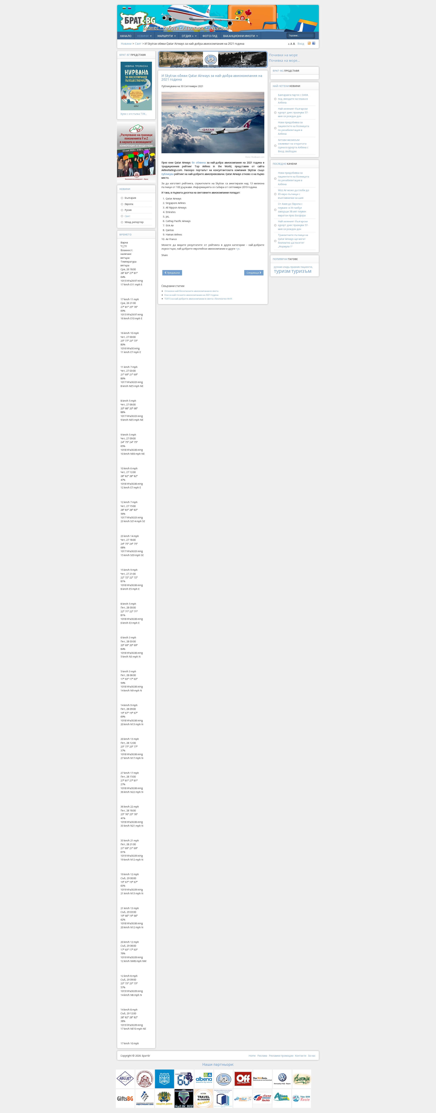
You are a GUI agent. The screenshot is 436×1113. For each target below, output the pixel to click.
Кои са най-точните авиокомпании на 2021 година (191, 294)
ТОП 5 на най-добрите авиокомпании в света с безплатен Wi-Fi (198, 298)
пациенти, (307, 266)
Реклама (262, 1055)
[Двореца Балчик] (213, 59)
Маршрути (165, 36)
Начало (125, 36)
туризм (282, 270)
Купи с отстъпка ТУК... (134, 113)
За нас (311, 1055)
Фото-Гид (210, 36)
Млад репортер (134, 222)
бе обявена (199, 162)
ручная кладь (282, 266)
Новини (143, 36)
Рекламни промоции (281, 1055)
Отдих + (187, 36)
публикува (167, 174)
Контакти (300, 1055)
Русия (128, 210)
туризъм (301, 270)
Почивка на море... (284, 60)
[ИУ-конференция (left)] (136, 152)
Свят (127, 216)
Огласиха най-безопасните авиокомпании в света (191, 291)
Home (252, 1055)
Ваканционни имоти (239, 36)
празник (295, 266)
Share (164, 255)
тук (238, 248)
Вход (301, 44)
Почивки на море (283, 55)
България (130, 197)
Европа (129, 204)
